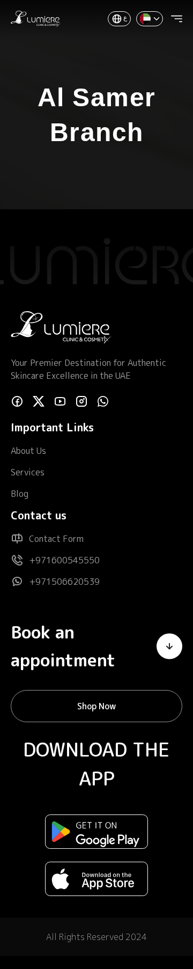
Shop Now (96, 706)
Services (27, 472)
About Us (28, 451)
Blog (19, 494)
